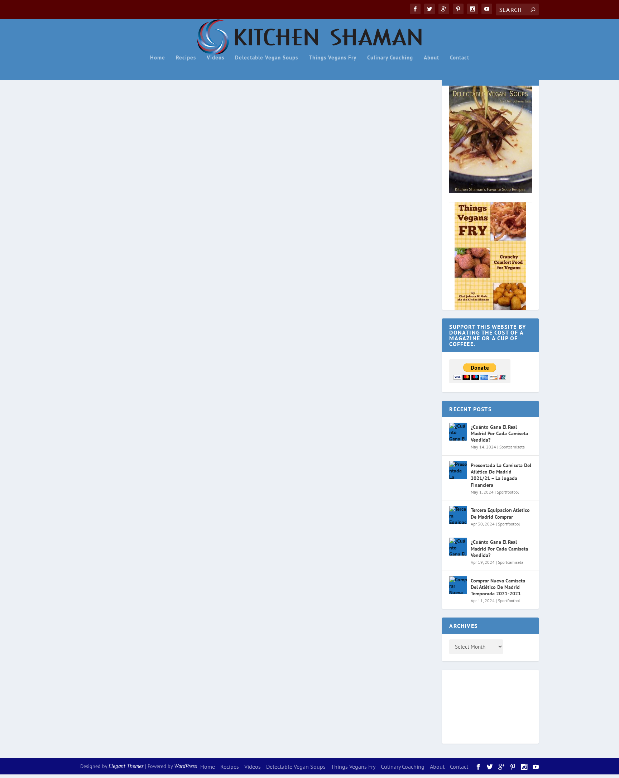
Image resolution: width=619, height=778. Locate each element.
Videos (215, 58)
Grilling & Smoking (221, 322)
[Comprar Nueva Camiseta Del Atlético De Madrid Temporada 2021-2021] (458, 585)
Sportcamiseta (512, 447)
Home (157, 58)
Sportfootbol (508, 492)
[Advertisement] (478, 705)
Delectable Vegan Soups (266, 58)
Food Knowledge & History (178, 322)
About (431, 58)
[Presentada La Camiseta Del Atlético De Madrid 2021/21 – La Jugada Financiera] (458, 470)
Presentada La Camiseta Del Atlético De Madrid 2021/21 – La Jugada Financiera (501, 475)
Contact (459, 58)
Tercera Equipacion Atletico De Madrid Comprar (500, 513)
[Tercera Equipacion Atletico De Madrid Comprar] (458, 515)
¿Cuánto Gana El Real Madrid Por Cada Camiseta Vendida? (499, 433)
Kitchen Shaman (108, 322)
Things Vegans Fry (332, 58)
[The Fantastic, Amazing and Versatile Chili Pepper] (256, 190)
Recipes (186, 58)
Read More (108, 389)
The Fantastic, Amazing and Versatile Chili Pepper (178, 309)
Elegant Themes (126, 766)
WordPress (185, 766)
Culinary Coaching (390, 58)
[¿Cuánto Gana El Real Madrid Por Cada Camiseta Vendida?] (458, 432)
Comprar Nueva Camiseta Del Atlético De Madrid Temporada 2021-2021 (498, 587)
